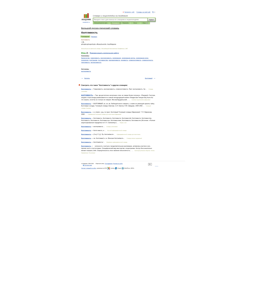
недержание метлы (128, 58)
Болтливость (86, 112)
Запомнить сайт (129, 12)
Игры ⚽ (145, 23)
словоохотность (147, 60)
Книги (135, 23)
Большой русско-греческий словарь (101, 23)
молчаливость (86, 71)
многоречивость (106, 58)
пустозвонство (103, 60)
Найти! (151, 20)
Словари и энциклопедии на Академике (110, 16)
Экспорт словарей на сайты (88, 168)
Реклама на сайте (118, 163)
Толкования (115, 23)
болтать (87, 78)
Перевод (94, 36)
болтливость (86, 89)
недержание (116, 58)
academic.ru (86, 22)
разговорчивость (114, 60)
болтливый (148, 78)
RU (153, 12)
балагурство (85, 58)
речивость (124, 60)
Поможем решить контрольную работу (104, 53)
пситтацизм (93, 60)
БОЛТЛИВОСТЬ (87, 95)
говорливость (95, 58)
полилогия (84, 60)
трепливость (85, 62)
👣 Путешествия (87, 165)
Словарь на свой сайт (143, 12)
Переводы (125, 23)
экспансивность (96, 62)
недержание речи (142, 58)
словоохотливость (135, 60)
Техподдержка (108, 163)
